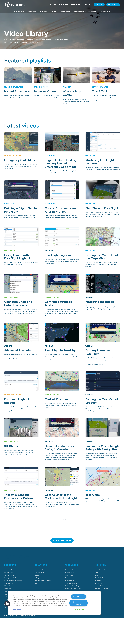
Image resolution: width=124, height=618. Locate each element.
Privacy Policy (17, 609)
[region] (54, 603)
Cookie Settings (100, 586)
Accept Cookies (78, 597)
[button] (52, 4)
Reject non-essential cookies (78, 603)
